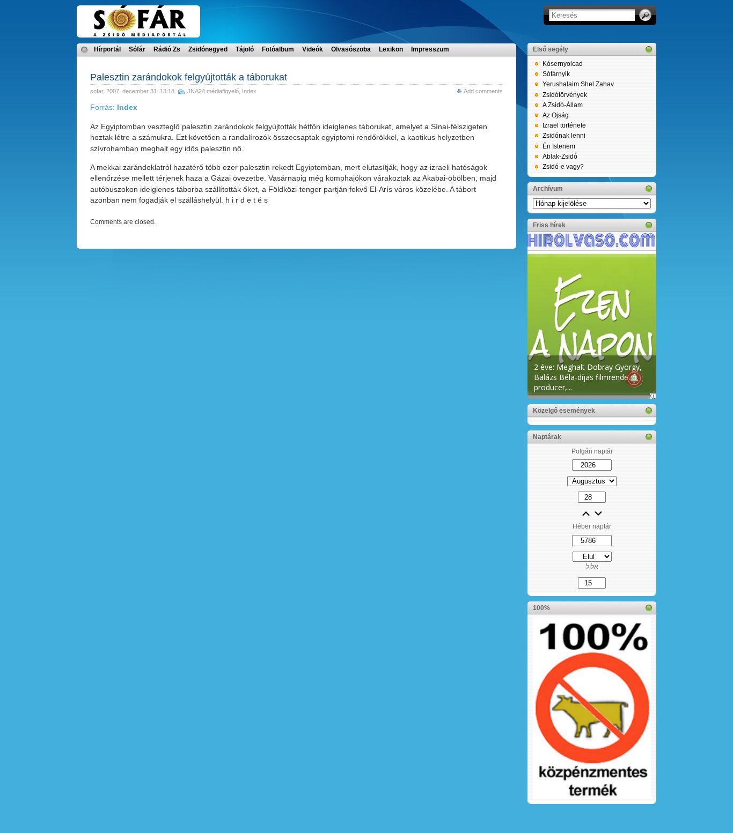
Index (249, 91)
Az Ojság (556, 115)
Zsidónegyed (208, 49)
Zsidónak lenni (564, 135)
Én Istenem (559, 146)
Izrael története (564, 125)
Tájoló (245, 49)
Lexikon (391, 49)
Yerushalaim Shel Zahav (578, 84)
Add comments (483, 91)
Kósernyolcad (563, 64)
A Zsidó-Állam (563, 105)
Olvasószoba (351, 49)
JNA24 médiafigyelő (213, 91)
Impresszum (430, 49)
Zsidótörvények (565, 95)
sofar (96, 91)
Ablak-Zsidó (560, 156)
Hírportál (107, 49)
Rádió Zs (166, 49)
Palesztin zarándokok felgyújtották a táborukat (188, 77)
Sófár (137, 49)
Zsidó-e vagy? (563, 166)
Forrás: (113, 107)
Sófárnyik (556, 74)
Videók (312, 49)
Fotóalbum (278, 49)
